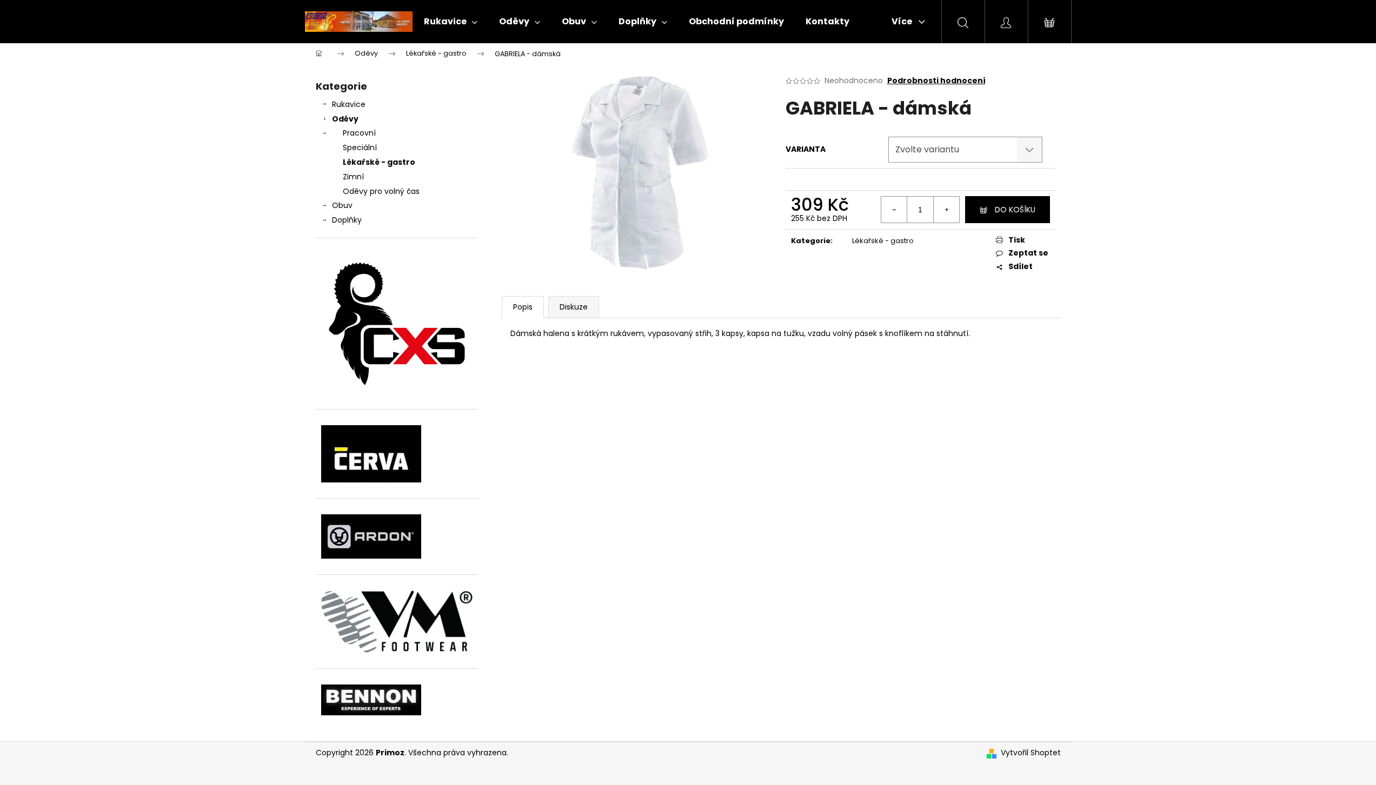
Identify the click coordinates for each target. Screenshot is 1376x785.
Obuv (342, 205)
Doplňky (347, 219)
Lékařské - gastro (379, 162)
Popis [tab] (523, 306)
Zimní (353, 176)
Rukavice (348, 104)
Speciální (360, 147)
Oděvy (345, 118)
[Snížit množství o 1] (894, 210)
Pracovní (359, 133)
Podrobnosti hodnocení (936, 81)
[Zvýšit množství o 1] (946, 210)
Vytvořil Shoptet (1031, 753)
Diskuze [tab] (574, 306)
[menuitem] (450, 21)
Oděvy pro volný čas (381, 191)
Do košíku (1015, 209)
